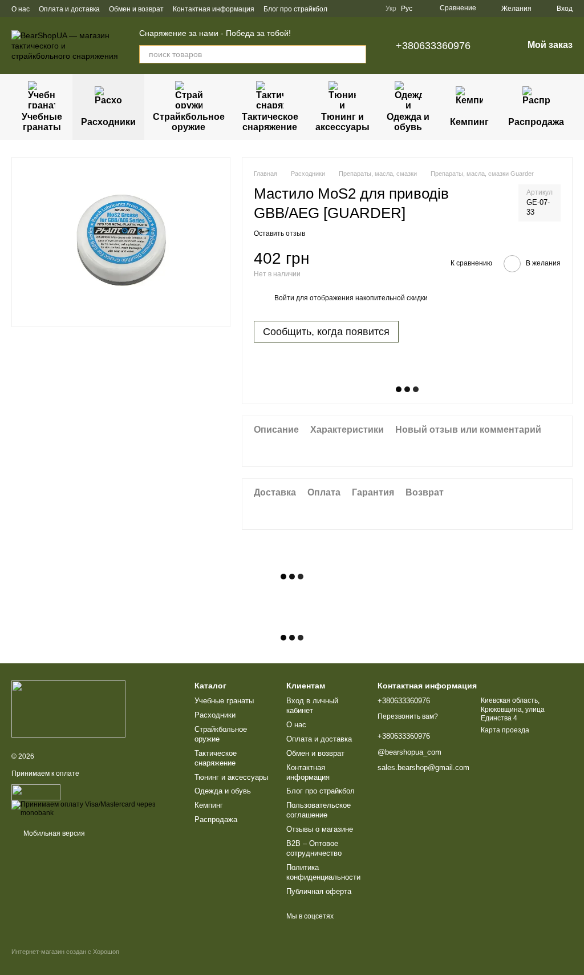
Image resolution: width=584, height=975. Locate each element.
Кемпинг (469, 122)
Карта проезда (505, 730)
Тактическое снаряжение (270, 122)
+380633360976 (433, 46)
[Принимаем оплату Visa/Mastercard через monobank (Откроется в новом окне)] (94, 808)
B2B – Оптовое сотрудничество (314, 848)
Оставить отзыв (279, 233)
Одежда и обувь (408, 122)
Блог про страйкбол (295, 9)
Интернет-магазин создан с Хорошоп (65, 951)
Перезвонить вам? (408, 716)
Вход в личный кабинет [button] (312, 705)
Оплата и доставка (69, 9)
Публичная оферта (318, 891)
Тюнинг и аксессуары (342, 122)
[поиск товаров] (357, 54)
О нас (20, 9)
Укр (391, 8)
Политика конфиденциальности (323, 872)
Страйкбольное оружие (189, 122)
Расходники (108, 122)
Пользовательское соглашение (318, 810)
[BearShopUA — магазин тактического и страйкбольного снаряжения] (68, 708)
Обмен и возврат (136, 9)
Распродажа (536, 122)
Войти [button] (284, 298)
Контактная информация (213, 9)
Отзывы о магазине (319, 829)
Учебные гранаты (42, 122)
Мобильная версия (53, 833)
